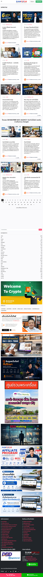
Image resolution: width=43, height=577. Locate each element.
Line (2, 250)
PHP (2, 258)
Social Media (29, 24)
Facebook (3, 245)
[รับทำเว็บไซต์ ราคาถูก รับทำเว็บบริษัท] (21, 323)
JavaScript (3, 249)
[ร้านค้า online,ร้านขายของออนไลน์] (21, 345)
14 (37, 200)
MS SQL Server (4, 255)
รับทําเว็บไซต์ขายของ (6, 531)
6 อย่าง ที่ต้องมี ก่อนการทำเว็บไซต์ (9, 28)
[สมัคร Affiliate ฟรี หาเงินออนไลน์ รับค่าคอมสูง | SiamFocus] (21, 457)
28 (39, 202)
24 (27, 202)
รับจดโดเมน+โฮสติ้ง (5, 533)
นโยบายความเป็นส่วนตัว (27, 541)
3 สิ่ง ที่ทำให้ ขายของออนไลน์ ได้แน (32, 178)
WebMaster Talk (9, 24)
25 (30, 202)
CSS (2, 244)
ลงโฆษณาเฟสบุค (5, 534)
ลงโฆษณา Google (5, 536)
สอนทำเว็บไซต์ (9, 308)
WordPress (3, 271)
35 (27, 204)
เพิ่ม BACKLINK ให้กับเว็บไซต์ (7, 544)
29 (9, 204)
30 (12, 204)
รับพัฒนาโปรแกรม (5, 523)
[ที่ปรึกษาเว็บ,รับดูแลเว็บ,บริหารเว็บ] (21, 368)
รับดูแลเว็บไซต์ (3, 310)
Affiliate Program (27, 537)
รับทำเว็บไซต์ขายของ (35, 308)
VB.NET (2, 266)
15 (40, 200)
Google (2, 247)
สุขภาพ (2, 278)
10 (25, 200)
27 (36, 202)
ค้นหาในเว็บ (25, 533)
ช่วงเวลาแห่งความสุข (8, 100)
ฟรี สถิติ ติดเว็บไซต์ (27, 531)
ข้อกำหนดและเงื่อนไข (27, 539)
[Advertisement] (21, 219)
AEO (2, 236)
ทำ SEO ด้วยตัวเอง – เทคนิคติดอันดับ (10, 63)
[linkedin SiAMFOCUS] (11, 571)
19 (11, 202)
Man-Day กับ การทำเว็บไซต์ (31, 100)
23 (24, 202)
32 (18, 204)
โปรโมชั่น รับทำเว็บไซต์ (27, 521)
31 (15, 204)
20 (15, 202)
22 (21, 202)
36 (31, 204)
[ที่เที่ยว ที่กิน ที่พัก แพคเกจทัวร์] (21, 406)
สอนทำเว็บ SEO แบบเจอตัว (7, 528)
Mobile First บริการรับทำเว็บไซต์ (9, 178)
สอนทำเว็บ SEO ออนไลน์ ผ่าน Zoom (9, 526)
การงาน (2, 275)
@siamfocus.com (32, 560)
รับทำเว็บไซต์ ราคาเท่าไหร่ (9, 142)
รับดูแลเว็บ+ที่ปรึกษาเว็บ (6, 529)
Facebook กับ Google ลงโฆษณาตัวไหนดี (30, 63)
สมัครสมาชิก (39, 1)
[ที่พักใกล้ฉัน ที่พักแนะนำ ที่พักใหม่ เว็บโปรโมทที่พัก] (21, 480)
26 (33, 202)
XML (2, 273)
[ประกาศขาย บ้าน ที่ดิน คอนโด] (21, 502)
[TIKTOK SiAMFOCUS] (18, 571)
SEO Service (4, 539)
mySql (2, 257)
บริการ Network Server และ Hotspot (9, 524)
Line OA (2, 252)
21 (18, 202)
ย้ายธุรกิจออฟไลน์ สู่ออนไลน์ (7, 537)
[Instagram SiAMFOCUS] (13, 571)
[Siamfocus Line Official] (32, 564)
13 (34, 200)
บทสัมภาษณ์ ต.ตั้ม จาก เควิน (28, 528)
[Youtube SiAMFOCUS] (16, 571)
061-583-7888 (29, 556)
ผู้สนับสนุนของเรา (26, 523)
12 (31, 200)
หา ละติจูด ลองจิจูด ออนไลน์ (28, 524)
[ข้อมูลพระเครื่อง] (21, 385)
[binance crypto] (21, 292)
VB (1, 265)
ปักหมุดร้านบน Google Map (7, 547)
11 (28, 200)
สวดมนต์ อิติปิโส (26, 526)
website (28, 139)
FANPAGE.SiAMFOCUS (32, 559)
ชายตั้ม (7, 42)
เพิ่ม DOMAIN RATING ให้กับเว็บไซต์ (9, 541)
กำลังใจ (7, 97)
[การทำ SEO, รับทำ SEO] (21, 434)
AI (1, 237)
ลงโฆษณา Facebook (27, 308)
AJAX (2, 239)
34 (24, 204)
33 (21, 204)
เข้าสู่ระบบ (32, 1)
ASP (2, 241)
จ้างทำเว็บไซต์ (27, 142)
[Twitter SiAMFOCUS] (8, 571)
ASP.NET (3, 242)
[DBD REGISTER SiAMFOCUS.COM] (11, 556)
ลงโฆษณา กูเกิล (20, 308)
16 (3, 202)
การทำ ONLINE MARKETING (29, 529)
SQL (2, 263)
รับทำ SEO (14, 308)
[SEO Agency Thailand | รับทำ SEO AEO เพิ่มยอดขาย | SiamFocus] (21, 1)
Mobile (2, 253)
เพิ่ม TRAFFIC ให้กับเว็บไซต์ (7, 542)
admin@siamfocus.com (31, 558)
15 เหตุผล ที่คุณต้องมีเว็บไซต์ (31, 27)
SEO (6, 60)
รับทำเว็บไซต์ (3, 308)
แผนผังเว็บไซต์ (26, 534)
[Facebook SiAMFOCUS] (6, 571)
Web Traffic (26, 536)
